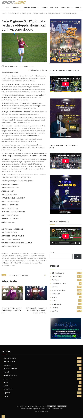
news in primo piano (58, 290)
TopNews (25, 275)
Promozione (56, 294)
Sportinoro (31, 406)
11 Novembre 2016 (27, 66)
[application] (65, 236)
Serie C (54, 301)
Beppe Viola (54, 7)
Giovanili (44, 7)
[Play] (53, 243)
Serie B (54, 297)
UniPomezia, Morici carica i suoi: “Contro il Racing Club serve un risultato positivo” (36, 310)
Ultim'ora (44, 70)
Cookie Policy (62, 406)
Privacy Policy (51, 406)
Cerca (52, 252)
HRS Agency (45, 411)
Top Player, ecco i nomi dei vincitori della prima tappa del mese (11, 310)
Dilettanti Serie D (13, 13)
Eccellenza (55, 280)
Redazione (15, 7)
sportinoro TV (56, 304)
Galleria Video (66, 7)
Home (7, 7)
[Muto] (76, 243)
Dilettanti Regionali (30, 7)
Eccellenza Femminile (59, 283)
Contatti (78, 7)
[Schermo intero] (79, 243)
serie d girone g (13, 275)
